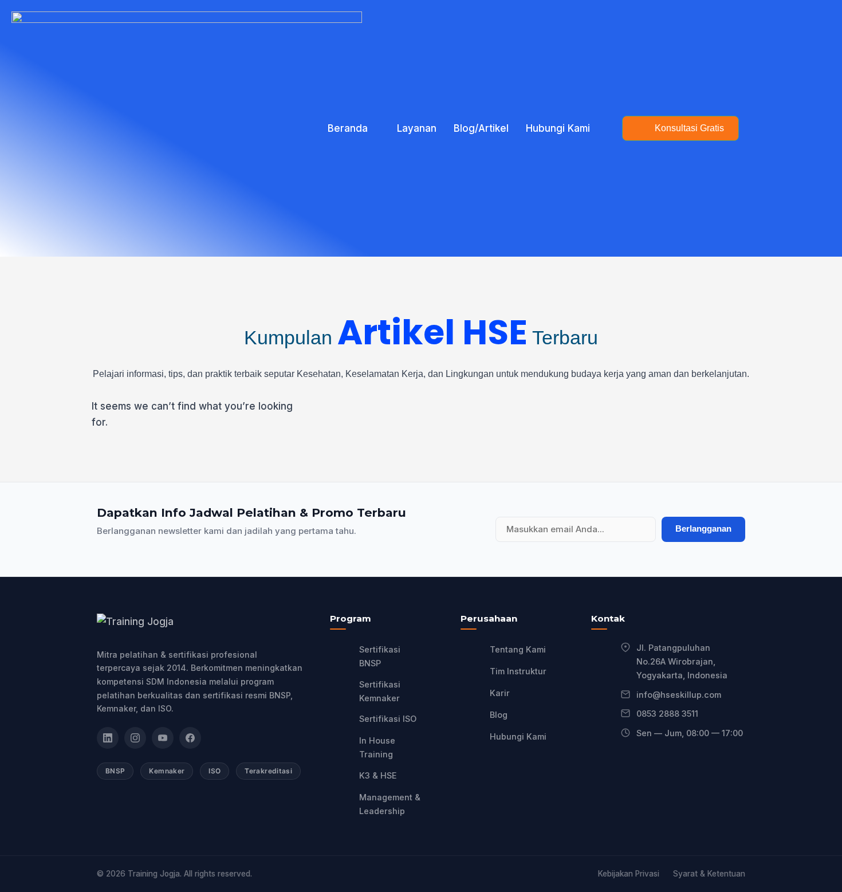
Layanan (416, 128)
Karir (500, 693)
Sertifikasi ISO (387, 719)
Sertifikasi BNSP (379, 656)
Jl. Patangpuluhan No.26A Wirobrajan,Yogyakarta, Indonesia (681, 661)
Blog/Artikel (481, 128)
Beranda (348, 128)
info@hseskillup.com (678, 695)
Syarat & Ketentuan (709, 873)
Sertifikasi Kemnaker (379, 691)
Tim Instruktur (518, 671)
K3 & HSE (378, 775)
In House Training (377, 747)
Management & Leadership (389, 804)
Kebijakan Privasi (628, 873)
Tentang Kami (518, 649)
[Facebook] (190, 738)
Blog (498, 715)
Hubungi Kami (558, 128)
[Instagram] (135, 738)
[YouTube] (163, 738)
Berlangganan (703, 528)
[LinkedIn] (108, 738)
